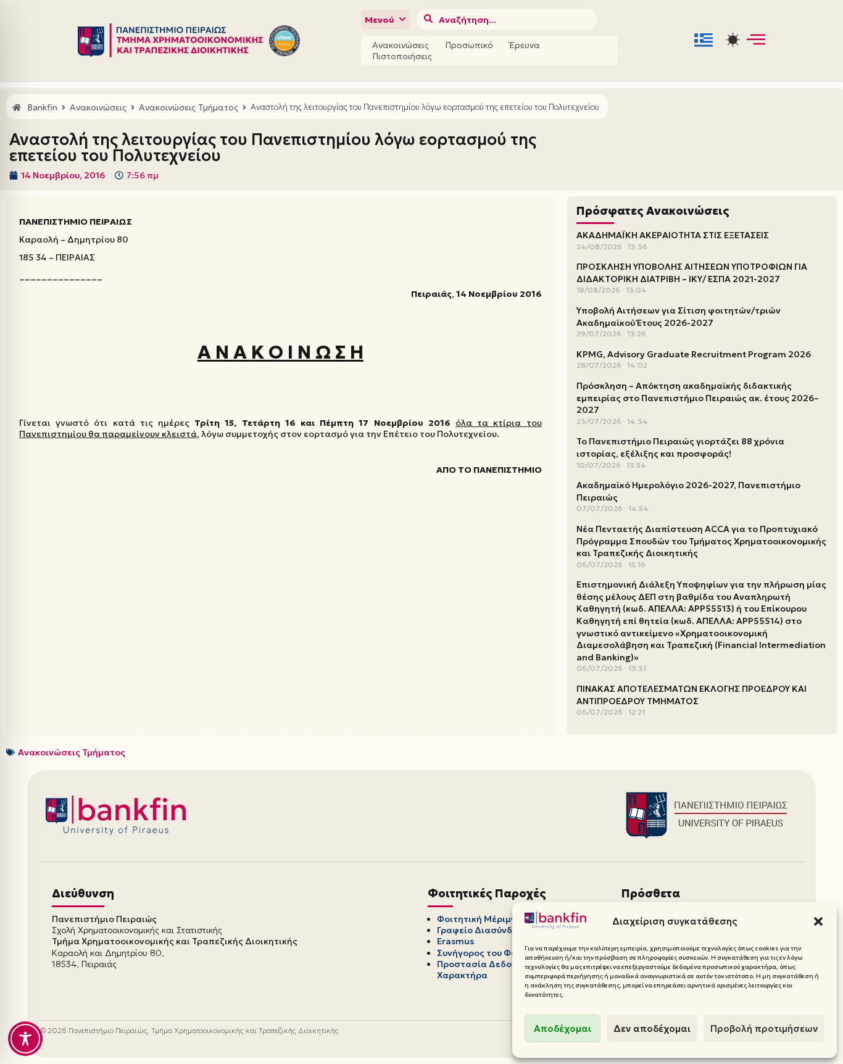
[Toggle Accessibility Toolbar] (25, 1039)
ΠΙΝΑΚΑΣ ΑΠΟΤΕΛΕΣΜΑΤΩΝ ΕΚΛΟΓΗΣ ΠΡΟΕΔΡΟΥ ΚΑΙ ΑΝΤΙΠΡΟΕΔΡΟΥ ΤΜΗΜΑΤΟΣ (691, 695)
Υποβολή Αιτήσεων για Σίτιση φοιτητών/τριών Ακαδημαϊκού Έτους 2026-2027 (678, 316)
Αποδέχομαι (562, 1028)
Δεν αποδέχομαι (652, 1028)
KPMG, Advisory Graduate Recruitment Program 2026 (693, 354)
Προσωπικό (469, 45)
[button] (818, 921)
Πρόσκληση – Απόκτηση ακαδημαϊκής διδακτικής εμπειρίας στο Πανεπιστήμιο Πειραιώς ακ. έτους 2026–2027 (697, 397)
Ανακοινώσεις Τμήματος (71, 752)
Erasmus (455, 941)
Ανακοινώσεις (400, 45)
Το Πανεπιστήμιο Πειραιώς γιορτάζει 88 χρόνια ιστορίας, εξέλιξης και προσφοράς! (680, 447)
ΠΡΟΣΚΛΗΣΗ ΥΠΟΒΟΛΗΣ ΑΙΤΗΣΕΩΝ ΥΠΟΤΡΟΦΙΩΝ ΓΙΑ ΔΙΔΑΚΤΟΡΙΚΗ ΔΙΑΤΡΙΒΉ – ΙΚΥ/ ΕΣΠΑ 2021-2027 (691, 273)
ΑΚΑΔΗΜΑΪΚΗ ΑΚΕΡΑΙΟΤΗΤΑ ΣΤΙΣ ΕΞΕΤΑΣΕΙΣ (672, 235)
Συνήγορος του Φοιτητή (489, 952)
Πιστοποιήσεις (402, 56)
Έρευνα (524, 45)
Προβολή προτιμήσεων (764, 1028)
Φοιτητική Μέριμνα (479, 919)
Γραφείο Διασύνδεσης (485, 930)
